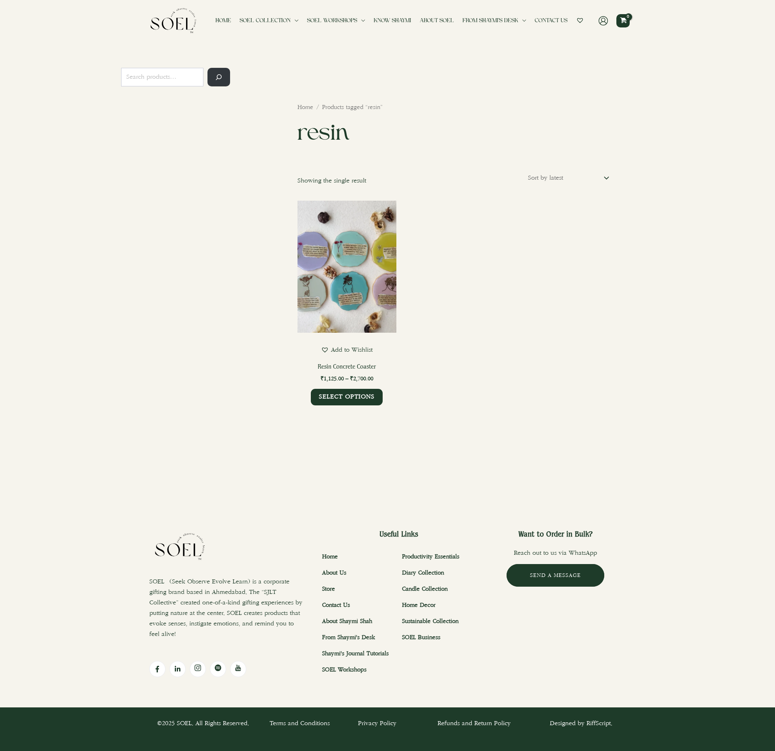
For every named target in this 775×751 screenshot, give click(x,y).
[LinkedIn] (178, 669)
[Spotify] (218, 669)
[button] (347, 349)
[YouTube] (238, 669)
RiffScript (598, 723)
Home (223, 21)
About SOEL (437, 21)
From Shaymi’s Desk (490, 21)
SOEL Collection (265, 21)
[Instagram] (198, 669)
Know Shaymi (392, 21)
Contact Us (551, 21)
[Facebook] (157, 669)
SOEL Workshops (332, 21)
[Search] (218, 77)
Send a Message (555, 575)
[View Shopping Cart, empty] (623, 20)
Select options (347, 396)
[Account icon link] (603, 21)
